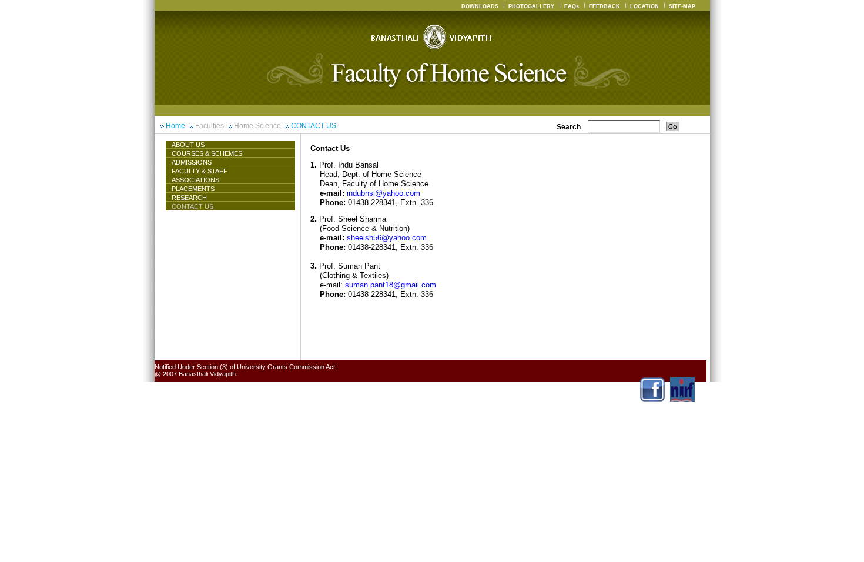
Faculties (209, 126)
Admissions (192, 162)
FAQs (571, 6)
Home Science (257, 126)
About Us (188, 144)
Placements (193, 188)
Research (189, 197)
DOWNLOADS (479, 6)
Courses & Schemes (207, 153)
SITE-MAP (682, 6)
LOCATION (644, 6)
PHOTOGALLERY (531, 6)
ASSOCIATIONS (195, 179)
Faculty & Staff (199, 171)
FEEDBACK (604, 6)
